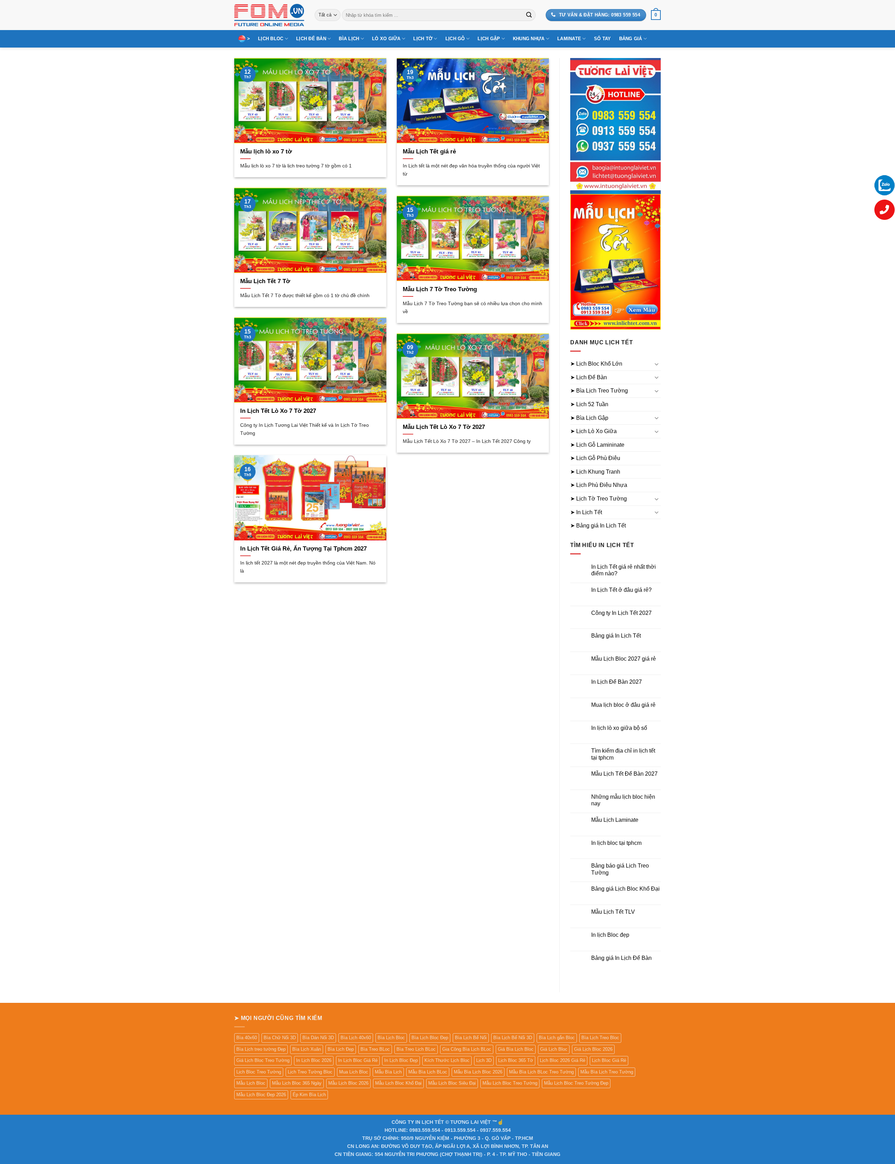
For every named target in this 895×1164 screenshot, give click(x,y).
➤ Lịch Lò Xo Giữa (593, 431)
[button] (656, 15)
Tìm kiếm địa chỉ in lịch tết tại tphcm (623, 754)
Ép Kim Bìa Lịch (309, 1094)
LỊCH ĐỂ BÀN (311, 38)
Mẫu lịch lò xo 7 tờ (266, 151)
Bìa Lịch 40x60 (356, 1037)
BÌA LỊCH (349, 38)
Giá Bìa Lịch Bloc (516, 1049)
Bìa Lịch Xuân (306, 1049)
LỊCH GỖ (455, 38)
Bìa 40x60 (246, 1037)
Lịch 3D (484, 1060)
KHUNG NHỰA (529, 38)
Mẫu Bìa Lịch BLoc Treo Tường (541, 1072)
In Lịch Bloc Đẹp (401, 1060)
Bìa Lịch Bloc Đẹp (429, 1037)
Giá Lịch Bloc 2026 (593, 1049)
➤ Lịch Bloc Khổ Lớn (596, 364)
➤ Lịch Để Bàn (588, 377)
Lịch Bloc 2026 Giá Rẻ (562, 1060)
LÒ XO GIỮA (386, 38)
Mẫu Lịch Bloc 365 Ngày (297, 1083)
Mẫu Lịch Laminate (614, 820)
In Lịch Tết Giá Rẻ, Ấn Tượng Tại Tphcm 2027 (303, 548)
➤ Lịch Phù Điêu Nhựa (598, 485)
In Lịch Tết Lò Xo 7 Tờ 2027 (278, 411)
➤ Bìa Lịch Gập (589, 418)
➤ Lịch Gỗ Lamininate (597, 445)
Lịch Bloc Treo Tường (258, 1072)
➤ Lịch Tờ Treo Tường (598, 499)
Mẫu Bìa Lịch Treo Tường (606, 1072)
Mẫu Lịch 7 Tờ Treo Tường (440, 289)
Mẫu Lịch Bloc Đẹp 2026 (261, 1094)
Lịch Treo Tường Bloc (310, 1072)
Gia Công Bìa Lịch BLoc (466, 1049)
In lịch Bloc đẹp (610, 935)
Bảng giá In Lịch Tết (616, 636)
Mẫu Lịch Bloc (250, 1083)
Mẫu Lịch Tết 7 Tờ (265, 281)
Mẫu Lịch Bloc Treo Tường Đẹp (576, 1083)
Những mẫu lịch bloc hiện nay (623, 800)
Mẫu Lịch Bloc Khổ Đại (398, 1083)
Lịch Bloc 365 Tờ (515, 1060)
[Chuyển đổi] (656, 364)
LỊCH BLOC (270, 38)
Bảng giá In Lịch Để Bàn (621, 958)
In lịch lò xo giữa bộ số (619, 728)
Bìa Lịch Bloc (391, 1037)
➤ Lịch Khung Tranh (595, 472)
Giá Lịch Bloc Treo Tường (262, 1060)
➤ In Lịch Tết (586, 512)
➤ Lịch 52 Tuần (589, 404)
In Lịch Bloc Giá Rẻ (358, 1060)
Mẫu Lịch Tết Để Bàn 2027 (624, 774)
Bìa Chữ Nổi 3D (280, 1037)
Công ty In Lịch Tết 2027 (621, 613)
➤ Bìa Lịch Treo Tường (599, 391)
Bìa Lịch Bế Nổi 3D (512, 1037)
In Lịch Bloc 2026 (313, 1060)
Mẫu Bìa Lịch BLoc (427, 1072)
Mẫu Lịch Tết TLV (613, 912)
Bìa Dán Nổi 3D (318, 1037)
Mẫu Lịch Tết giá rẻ (429, 151)
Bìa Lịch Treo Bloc (600, 1037)
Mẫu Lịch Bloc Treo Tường (509, 1083)
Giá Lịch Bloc (553, 1049)
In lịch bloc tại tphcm (616, 843)
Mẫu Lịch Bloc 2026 (348, 1083)
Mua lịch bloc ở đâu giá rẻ (623, 705)
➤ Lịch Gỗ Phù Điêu (595, 458)
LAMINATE (569, 38)
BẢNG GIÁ (630, 38)
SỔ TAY (602, 38)
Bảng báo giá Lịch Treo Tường (620, 869)
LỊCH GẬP (489, 38)
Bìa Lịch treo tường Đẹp (261, 1049)
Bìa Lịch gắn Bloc (557, 1037)
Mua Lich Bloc (353, 1072)
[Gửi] (529, 15)
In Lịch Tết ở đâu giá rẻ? (621, 590)
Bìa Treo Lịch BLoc (416, 1049)
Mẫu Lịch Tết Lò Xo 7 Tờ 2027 (444, 427)
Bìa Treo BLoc (375, 1049)
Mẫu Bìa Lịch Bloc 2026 (478, 1072)
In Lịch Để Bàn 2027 (616, 682)
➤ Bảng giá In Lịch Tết (598, 526)
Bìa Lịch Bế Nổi (471, 1037)
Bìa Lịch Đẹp (341, 1049)
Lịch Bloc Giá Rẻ (609, 1060)
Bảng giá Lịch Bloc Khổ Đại (625, 889)
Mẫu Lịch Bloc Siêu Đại (452, 1083)
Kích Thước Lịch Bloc (447, 1060)
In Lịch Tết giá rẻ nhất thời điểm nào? (623, 570)
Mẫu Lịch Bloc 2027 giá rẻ (623, 659)
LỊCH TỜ (422, 38)
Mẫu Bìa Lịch (388, 1072)
